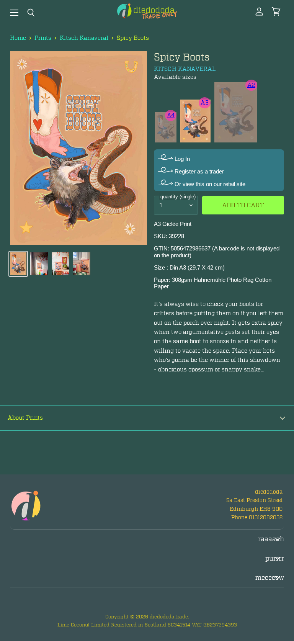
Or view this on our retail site (209, 184)
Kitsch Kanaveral (84, 38)
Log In (181, 158)
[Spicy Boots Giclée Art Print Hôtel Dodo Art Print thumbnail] (18, 264)
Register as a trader (198, 171)
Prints (42, 38)
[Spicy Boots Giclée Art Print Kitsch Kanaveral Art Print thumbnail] (39, 264)
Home (18, 38)
